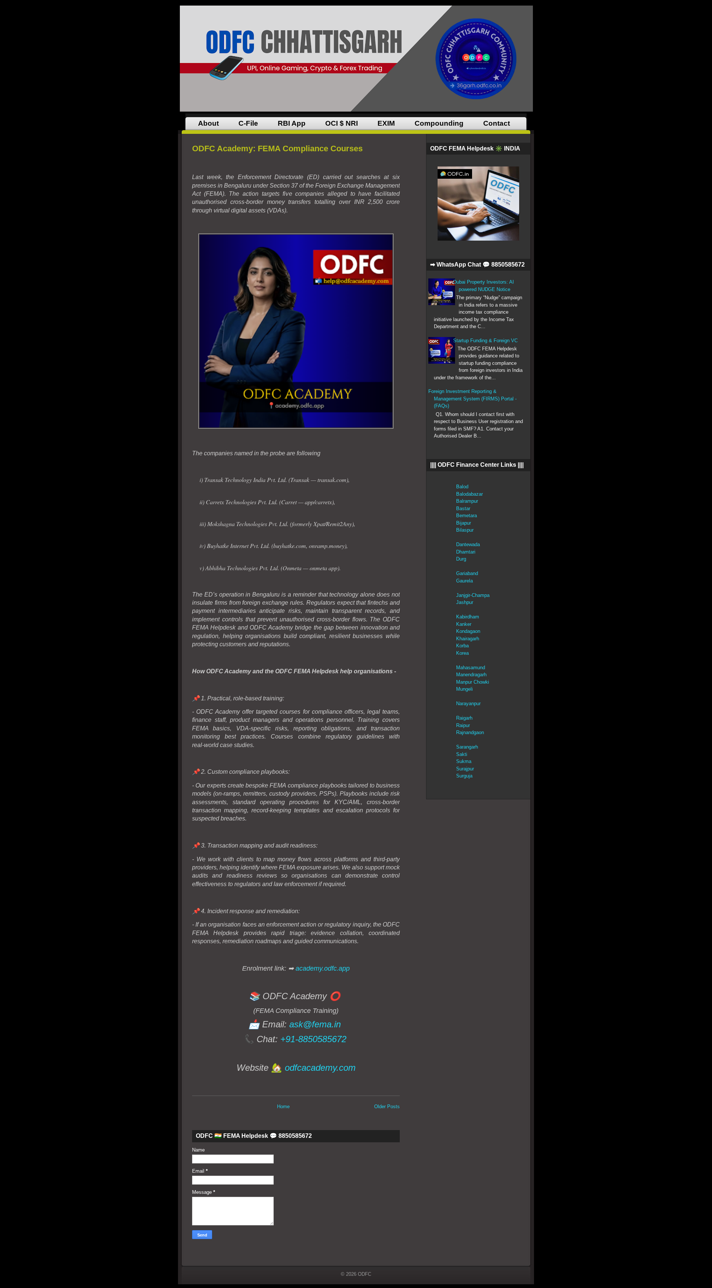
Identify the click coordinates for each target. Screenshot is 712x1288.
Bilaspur (465, 530)
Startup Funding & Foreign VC (485, 340)
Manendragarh (471, 674)
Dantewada (468, 544)
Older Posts (387, 1106)
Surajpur (465, 769)
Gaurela (464, 581)
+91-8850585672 (313, 1039)
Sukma (463, 761)
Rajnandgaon (470, 732)
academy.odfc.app (323, 968)
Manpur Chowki (472, 682)
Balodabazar (469, 494)
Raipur (463, 725)
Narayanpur (468, 703)
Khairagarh (467, 638)
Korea (462, 653)
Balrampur (467, 501)
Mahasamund (470, 667)
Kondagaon (468, 631)
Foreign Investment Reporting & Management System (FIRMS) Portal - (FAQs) (472, 399)
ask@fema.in (315, 1024)
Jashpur (464, 602)
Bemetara (466, 515)
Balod (462, 486)
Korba (462, 645)
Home (283, 1106)
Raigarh (464, 718)
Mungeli (464, 689)
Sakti (461, 754)
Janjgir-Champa (473, 595)
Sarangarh (467, 747)
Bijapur (463, 523)
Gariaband (467, 573)
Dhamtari (465, 552)
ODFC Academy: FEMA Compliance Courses (277, 148)
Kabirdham (467, 617)
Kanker (463, 624)
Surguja (464, 776)
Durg (461, 559)
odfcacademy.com (320, 1068)
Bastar (463, 508)
